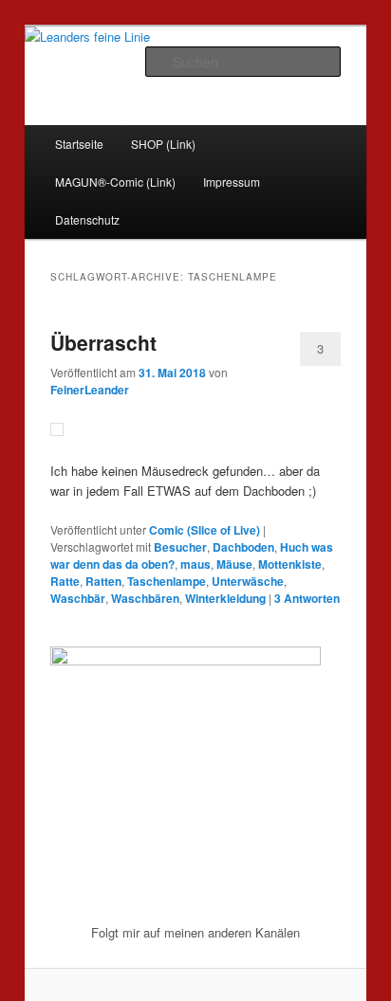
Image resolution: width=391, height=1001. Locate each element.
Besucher (180, 546)
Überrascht (103, 342)
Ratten (103, 581)
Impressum (231, 181)
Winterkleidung (225, 598)
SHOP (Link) (163, 144)
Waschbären (145, 598)
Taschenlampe (166, 581)
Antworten (307, 598)
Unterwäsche (248, 581)
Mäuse (234, 564)
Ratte (65, 581)
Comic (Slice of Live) (204, 529)
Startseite (79, 144)
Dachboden (243, 546)
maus (195, 564)
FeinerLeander (89, 389)
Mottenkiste (290, 564)
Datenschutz (87, 219)
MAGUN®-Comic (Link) (115, 181)
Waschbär (77, 598)
